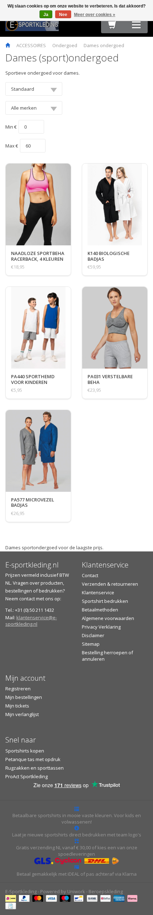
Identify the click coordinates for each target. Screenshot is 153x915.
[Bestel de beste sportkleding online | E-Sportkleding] (32, 24)
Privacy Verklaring (101, 627)
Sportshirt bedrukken (105, 601)
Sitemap (91, 644)
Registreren (18, 688)
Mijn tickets (17, 705)
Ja (45, 14)
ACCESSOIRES (31, 45)
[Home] (7, 45)
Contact (90, 575)
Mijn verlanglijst (22, 714)
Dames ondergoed (104, 45)
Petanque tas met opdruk (32, 759)
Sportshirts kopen (24, 751)
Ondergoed (64, 45)
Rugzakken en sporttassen (34, 768)
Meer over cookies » (94, 14)
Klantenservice (98, 592)
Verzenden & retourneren (110, 584)
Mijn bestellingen (23, 697)
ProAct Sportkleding (26, 776)
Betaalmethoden (100, 609)
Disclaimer (93, 635)
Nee (63, 14)
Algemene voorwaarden (108, 618)
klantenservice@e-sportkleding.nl (31, 620)
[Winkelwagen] (112, 26)
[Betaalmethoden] (11, 898)
